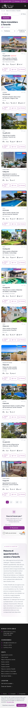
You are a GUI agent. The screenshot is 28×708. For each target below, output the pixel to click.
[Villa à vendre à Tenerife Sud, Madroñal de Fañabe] (14, 54)
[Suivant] (25, 44)
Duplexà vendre (5, 666)
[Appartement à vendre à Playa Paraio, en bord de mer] (14, 170)
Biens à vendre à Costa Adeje (8, 671)
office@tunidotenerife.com (9, 642)
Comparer (12, 693)
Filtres (24, 14)
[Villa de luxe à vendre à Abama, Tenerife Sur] (14, 131)
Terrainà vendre (5, 664)
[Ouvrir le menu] (25, 5)
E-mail (14, 69)
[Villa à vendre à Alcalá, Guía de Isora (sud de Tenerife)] (14, 209)
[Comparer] (25, 50)
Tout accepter (21, 705)
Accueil (3, 10)
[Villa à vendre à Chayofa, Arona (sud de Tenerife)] (14, 324)
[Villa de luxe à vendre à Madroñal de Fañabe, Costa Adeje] (14, 286)
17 (17, 502)
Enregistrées (22, 693)
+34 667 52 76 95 (7, 647)
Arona (5, 332)
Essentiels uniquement (8, 705)
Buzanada (6, 486)
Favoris (5, 693)
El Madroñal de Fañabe (9, 61)
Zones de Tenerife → (6, 686)
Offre (24, 153)
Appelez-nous (6, 69)
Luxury (23, 37)
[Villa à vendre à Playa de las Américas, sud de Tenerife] (14, 440)
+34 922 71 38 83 (7, 645)
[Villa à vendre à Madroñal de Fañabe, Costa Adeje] (14, 247)
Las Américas (7, 409)
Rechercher (6, 17)
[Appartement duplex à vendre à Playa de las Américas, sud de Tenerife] (14, 402)
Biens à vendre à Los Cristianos (9, 673)
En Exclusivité (17, 37)
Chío (5, 100)
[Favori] (22, 50)
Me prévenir (15, 527)
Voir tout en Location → (7, 683)
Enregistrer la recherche (22, 31)
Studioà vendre (5, 662)
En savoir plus (10, 702)
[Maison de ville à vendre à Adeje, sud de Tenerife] (14, 363)
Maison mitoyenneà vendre (8, 659)
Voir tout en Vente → (6, 676)
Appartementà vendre (6, 655)
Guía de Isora (7, 216)
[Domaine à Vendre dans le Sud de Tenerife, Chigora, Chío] (14, 93)
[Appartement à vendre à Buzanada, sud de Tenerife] (14, 479)
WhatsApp (22, 69)
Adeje (5, 370)
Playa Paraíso (7, 177)
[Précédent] (3, 44)
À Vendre (10, 37)
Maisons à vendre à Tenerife (8, 669)
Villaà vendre (4, 657)
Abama (5, 139)
